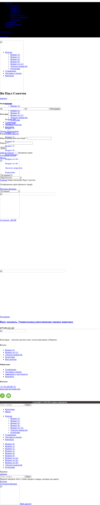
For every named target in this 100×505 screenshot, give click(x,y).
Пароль (4, 143)
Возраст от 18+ (11, 163)
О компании (10, 369)
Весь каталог (11, 359)
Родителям (15, 19)
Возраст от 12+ (17, 15)
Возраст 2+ (10, 133)
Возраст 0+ (10, 128)
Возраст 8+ (15, 12)
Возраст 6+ (15, 10)
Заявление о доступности (16, 374)
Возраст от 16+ (11, 159)
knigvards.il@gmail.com (10, 389)
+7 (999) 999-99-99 (6, 32)
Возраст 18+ (10, 119)
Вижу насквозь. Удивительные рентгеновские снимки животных (36, 321)
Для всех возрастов (18, 17)
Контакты (9, 376)
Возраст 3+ (15, 5)
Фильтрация (55, 109)
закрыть (3, 98)
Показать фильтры (8, 189)
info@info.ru (4, 36)
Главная (4, 180)
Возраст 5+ (15, 8)
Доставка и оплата (13, 372)
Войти (3, 148)
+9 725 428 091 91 (8, 387)
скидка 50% (10, 124)
